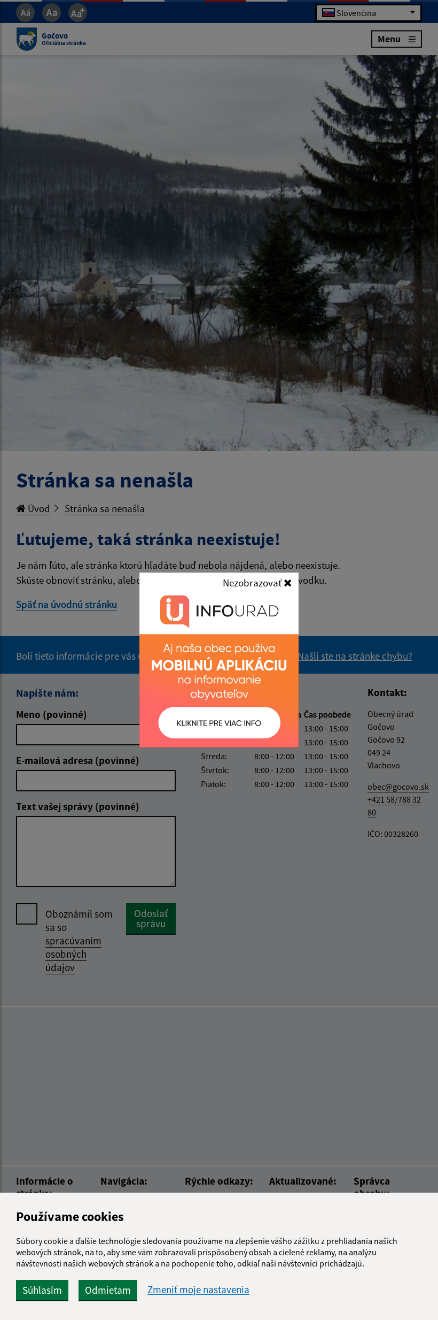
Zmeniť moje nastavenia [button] (198, 1290)
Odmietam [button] (108, 1290)
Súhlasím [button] (42, 1290)
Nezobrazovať (253, 582)
